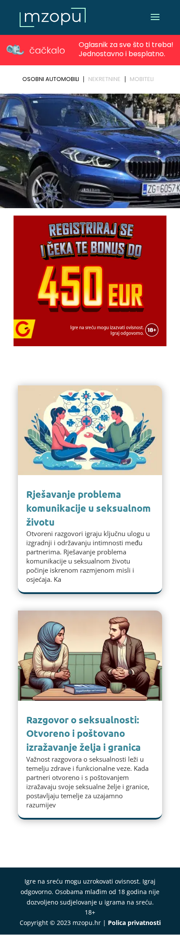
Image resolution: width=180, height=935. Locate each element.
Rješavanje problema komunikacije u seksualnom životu (88, 508)
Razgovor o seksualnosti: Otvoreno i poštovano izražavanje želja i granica (83, 733)
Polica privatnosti (134, 922)
